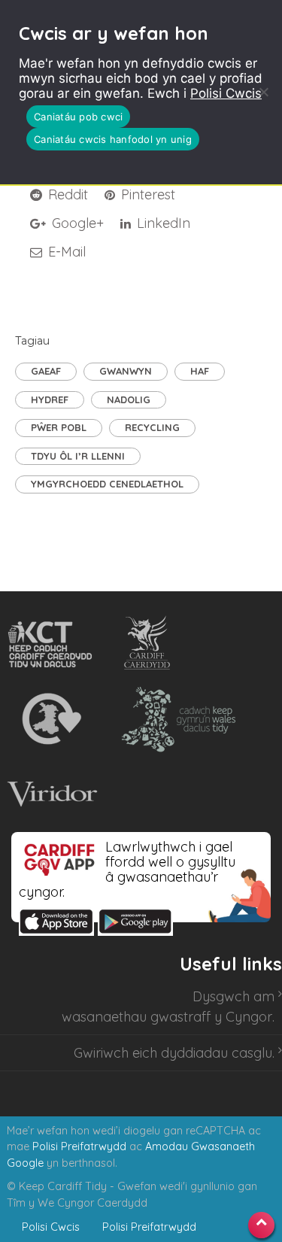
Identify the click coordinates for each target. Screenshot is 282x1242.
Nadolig (128, 399)
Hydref (49, 399)
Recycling (152, 427)
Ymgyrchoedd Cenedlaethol (107, 484)
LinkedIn (161, 223)
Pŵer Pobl (58, 427)
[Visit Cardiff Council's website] (150, 644)
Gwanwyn (125, 371)
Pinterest (146, 194)
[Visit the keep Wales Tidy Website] (175, 719)
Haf (199, 371)
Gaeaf (46, 371)
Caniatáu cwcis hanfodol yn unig (113, 139)
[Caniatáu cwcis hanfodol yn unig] (263, 91)
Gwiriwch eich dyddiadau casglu (173, 1052)
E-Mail (65, 251)
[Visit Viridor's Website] (50, 794)
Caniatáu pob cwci (78, 117)
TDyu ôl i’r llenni (78, 456)
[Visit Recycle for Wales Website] (50, 719)
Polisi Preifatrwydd (79, 1146)
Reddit (66, 194)
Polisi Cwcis (226, 93)
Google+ (76, 223)
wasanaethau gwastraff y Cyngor (167, 1016)
